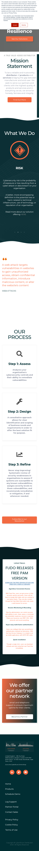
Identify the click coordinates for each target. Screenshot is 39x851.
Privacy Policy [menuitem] (11, 820)
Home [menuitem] (8, 784)
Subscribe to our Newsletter (19, 520)
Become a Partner (20, 717)
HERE (23, 214)
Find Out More (19, 100)
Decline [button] (24, 25)
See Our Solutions (19, 39)
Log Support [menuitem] (11, 802)
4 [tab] (24, 232)
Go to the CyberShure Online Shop (15, 764)
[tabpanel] (19, 180)
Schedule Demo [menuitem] (12, 794)
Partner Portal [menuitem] (11, 807)
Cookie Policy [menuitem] (11, 825)
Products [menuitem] (9, 789)
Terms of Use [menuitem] (11, 830)
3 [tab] (21, 232)
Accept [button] (15, 25)
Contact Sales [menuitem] (11, 812)
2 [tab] (18, 232)
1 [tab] (15, 232)
